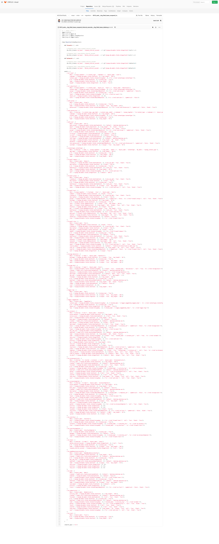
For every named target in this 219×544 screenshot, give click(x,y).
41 (59, 96)
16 (59, 55)
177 (59, 317)
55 (59, 118)
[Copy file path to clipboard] (115, 27)
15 (59, 53)
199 (59, 353)
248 (59, 433)
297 (59, 513)
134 (59, 247)
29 (59, 76)
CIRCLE (10, 2)
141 (59, 259)
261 (59, 454)
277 (59, 480)
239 (59, 418)
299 (59, 516)
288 (59, 498)
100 (59, 192)
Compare (124, 11)
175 (59, 314)
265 (59, 461)
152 (59, 277)
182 (59, 325)
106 (59, 202)
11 (59, 47)
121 (59, 226)
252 (59, 440)
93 (59, 180)
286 (59, 495)
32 (59, 81)
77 (59, 154)
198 (59, 352)
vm (82, 15)
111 (59, 210)
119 (59, 223)
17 (59, 56)
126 (59, 234)
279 (59, 484)
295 (59, 510)
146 (59, 267)
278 (59, 482)
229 (59, 402)
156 (59, 283)
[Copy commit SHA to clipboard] (160, 20)
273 (59, 474)
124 (59, 231)
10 (59, 45)
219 (59, 386)
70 (59, 143)
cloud (16, 2)
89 (59, 174)
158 (59, 286)
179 (59, 321)
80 (59, 159)
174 (59, 312)
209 (59, 369)
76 (59, 153)
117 (59, 219)
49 (59, 109)
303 (59, 523)
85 (59, 167)
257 (59, 448)
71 (59, 144)
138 (59, 254)
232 (59, 407)
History (153, 15)
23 (59, 66)
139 (59, 255)
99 (59, 190)
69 (59, 141)
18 (59, 58)
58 (59, 123)
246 (59, 430)
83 (59, 164)
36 (59, 87)
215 (59, 379)
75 (59, 151)
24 (59, 68)
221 (59, 389)
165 (59, 298)
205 (59, 363)
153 (59, 278)
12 (59, 48)
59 (59, 125)
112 (59, 211)
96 (59, 185)
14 (59, 52)
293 (59, 506)
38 (59, 91)
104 (59, 198)
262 (59, 456)
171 (59, 308)
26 (59, 71)
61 (59, 128)
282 (59, 489)
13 (59, 50)
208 (59, 368)
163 (59, 294)
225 (59, 396)
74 (59, 149)
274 (59, 475)
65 (59, 135)
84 (59, 166)
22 (59, 65)
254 (59, 443)
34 (59, 84)
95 (59, 184)
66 (59, 136)
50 (59, 110)
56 (59, 120)
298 (59, 515)
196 (59, 348)
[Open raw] (155, 27)
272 (59, 472)
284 (59, 492)
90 (59, 175)
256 (59, 446)
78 (59, 156)
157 (59, 285)
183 (59, 327)
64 (59, 133)
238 (59, 417)
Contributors (112, 11)
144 (59, 263)
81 (59, 161)
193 (59, 343)
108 (59, 205)
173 (59, 311)
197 (59, 350)
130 (59, 241)
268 (59, 466)
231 (59, 405)
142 (59, 260)
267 (59, 464)
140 (59, 257)
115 (59, 216)
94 (59, 182)
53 (59, 115)
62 (59, 130)
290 (59, 502)
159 (59, 288)
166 (59, 299)
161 (59, 291)
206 (59, 365)
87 (59, 171)
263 (59, 458)
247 (59, 431)
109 (59, 206)
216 (59, 381)
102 (59, 195)
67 (59, 138)
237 (59, 415)
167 (59, 301)
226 (59, 397)
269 (59, 467)
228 (59, 400)
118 (59, 221)
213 (59, 376)
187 (59, 334)
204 (59, 361)
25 (59, 69)
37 (59, 89)
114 (59, 215)
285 (59, 493)
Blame (147, 15)
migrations (88, 15)
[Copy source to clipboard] (152, 27)
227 (59, 399)
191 (59, 340)
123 (59, 229)
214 (59, 378)
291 (59, 503)
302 (59, 521)
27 (59, 73)
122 (59, 228)
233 (59, 409)
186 (59, 332)
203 (59, 360)
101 (59, 193)
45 (59, 102)
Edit (159, 27)
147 (59, 268)
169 (59, 304)
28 (59, 74)
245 (59, 428)
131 (59, 242)
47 (59, 105)
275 (59, 477)
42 (59, 97)
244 (59, 427)
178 (59, 319)
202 (59, 358)
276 (59, 479)
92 (59, 179)
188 (59, 335)
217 (59, 383)
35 (59, 86)
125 (59, 233)
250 (59, 436)
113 (59, 213)
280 (59, 485)
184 (59, 329)
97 (59, 187)
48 (59, 107)
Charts (131, 11)
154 (59, 280)
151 (59, 275)
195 (59, 347)
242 (59, 423)
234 (59, 410)
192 (59, 342)
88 (59, 172)
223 (59, 392)
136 (59, 250)
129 (59, 239)
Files (87, 11)
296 (59, 511)
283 (59, 490)
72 (59, 146)
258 (59, 449)
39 (59, 92)
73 (59, 148)
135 (59, 249)
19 (59, 60)
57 (59, 122)
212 (59, 374)
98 (59, 188)
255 (59, 444)
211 (59, 373)
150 (59, 273)
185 (59, 330)
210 (59, 371)
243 (59, 425)
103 (59, 197)
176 (59, 316)
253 (59, 441)
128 (59, 237)
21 (59, 63)
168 (59, 303)
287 (59, 497)
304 (59, 524)
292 (59, 505)
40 (59, 94)
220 (59, 387)
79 (59, 158)
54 (59, 117)
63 (59, 131)
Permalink (159, 15)
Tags (105, 11)
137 (59, 252)
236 (59, 414)
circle (77, 15)
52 (59, 113)
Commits (93, 11)
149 (59, 272)
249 (59, 435)
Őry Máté (64, 21)
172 (59, 309)
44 (59, 100)
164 (59, 296)
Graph (119, 11)
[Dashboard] (5, 3)
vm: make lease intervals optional (71, 20)
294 (59, 508)
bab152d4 (156, 20)
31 (59, 79)
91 (59, 177)
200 (59, 355)
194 (59, 345)
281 (59, 487)
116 (59, 218)
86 (59, 169)
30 (59, 78)
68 (59, 140)
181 (59, 324)
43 (59, 99)
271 (59, 471)
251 (59, 438)
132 (59, 244)
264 (59, 459)
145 (59, 265)
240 (59, 420)
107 (59, 203)
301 (59, 519)
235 (59, 412)
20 (59, 61)
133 (59, 246)
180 (59, 322)
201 (59, 356)
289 (59, 500)
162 (59, 293)
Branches (99, 11)
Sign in (215, 2)
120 (59, 224)
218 (59, 384)
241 (59, 422)
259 (59, 451)
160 (59, 290)
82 (59, 162)
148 (59, 270)
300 (59, 518)
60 (59, 127)
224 (59, 394)
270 (59, 469)
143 (59, 262)
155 (59, 281)
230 (59, 404)
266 (59, 462)
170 (59, 306)
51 (59, 112)
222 (59, 391)
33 (59, 83)
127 (59, 236)
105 (59, 200)
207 (59, 366)
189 (59, 337)
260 (59, 453)
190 (59, 338)
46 (59, 104)
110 (59, 208)
